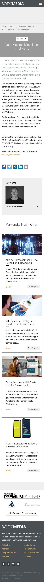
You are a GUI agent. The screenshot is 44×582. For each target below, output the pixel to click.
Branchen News (25, 27)
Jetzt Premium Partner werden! (22, 513)
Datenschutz (19, 578)
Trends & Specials (33, 287)
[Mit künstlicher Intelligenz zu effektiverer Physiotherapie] (22, 305)
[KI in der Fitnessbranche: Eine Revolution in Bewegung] (22, 244)
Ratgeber (6, 545)
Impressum (6, 578)
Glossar (27, 556)
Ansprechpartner (9, 552)
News (12, 27)
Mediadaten (29, 545)
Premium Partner (31, 552)
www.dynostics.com (11, 154)
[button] (4, 167)
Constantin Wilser (14, 206)
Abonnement (30, 549)
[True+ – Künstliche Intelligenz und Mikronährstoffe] (22, 428)
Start (4, 27)
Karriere (5, 556)
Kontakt (5, 549)
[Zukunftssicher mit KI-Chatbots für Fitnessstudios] (22, 366)
